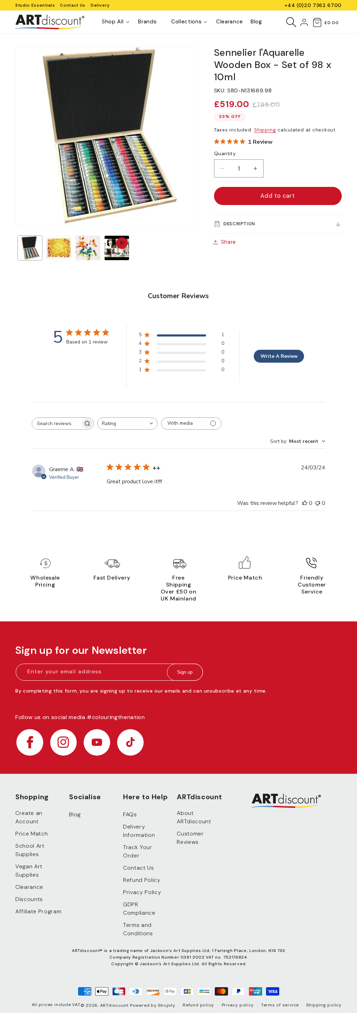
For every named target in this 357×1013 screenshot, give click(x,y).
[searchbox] (56, 423)
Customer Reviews (190, 838)
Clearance (29, 887)
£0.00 (331, 22)
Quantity (225, 153)
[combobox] (127, 423)
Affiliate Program (38, 911)
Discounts (29, 899)
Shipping (265, 130)
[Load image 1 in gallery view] (30, 247)
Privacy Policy (142, 892)
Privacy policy (238, 1005)
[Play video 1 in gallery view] (116, 247)
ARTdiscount (115, 1005)
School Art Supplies (30, 850)
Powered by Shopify (152, 1005)
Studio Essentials (35, 5)
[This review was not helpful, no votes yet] (317, 503)
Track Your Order (137, 851)
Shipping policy (324, 1005)
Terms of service (280, 1005)
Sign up (184, 672)
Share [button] (228, 242)
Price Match (31, 833)
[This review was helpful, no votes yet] (304, 503)
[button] (112, 22)
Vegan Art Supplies (29, 870)
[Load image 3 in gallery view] (87, 247)
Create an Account (29, 817)
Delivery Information (139, 831)
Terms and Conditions (138, 929)
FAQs (130, 814)
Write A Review (279, 356)
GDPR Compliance (139, 908)
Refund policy (198, 1005)
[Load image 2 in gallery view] (58, 247)
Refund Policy (142, 880)
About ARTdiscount (194, 817)
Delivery (100, 5)
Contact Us (72, 5)
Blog (75, 814)
